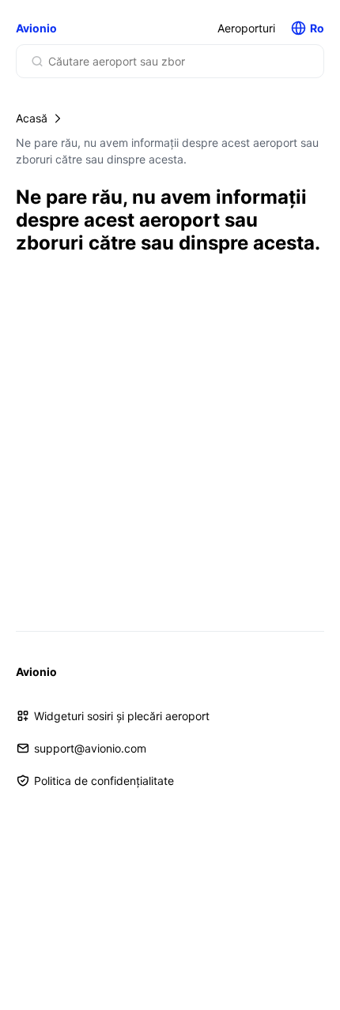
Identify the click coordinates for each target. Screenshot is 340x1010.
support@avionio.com (90, 748)
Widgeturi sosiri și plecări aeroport (122, 716)
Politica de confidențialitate (104, 780)
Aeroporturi (246, 28)
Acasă (31, 118)
